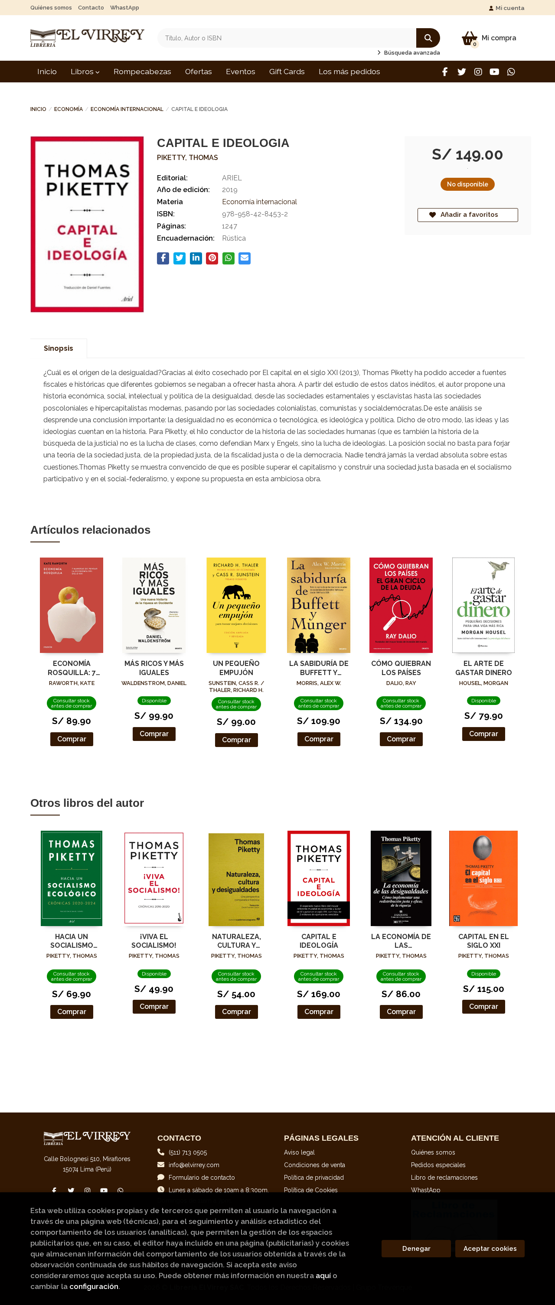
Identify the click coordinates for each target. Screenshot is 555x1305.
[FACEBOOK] (445, 72)
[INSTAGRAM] (478, 72)
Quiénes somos (51, 7)
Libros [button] (83, 71)
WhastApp (124, 7)
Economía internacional (127, 109)
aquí (323, 1275)
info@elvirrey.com (194, 1164)
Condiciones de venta (314, 1164)
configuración (93, 1286)
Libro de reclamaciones (444, 1177)
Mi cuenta (510, 7)
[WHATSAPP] (511, 72)
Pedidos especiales (438, 1164)
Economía (68, 109)
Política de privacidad (314, 1177)
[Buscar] (428, 38)
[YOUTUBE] (494, 72)
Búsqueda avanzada (411, 52)
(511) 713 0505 (188, 1152)
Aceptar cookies (490, 1249)
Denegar (416, 1249)
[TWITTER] (461, 72)
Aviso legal (299, 1152)
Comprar (71, 739)
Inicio (38, 109)
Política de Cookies (311, 1190)
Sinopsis (58, 348)
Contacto (91, 7)
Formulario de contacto (202, 1177)
